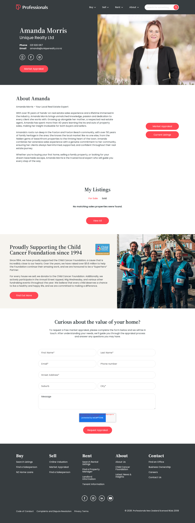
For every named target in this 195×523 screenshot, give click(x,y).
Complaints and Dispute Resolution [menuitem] (54, 511)
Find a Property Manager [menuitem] (91, 470)
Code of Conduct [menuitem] (25, 511)
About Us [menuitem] (120, 462)
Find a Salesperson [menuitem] (26, 467)
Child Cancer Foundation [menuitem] (122, 468)
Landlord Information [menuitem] (89, 478)
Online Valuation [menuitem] (58, 462)
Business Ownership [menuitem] (160, 467)
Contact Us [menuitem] (155, 477)
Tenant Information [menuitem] (93, 484)
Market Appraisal (34, 68)
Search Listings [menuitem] (24, 462)
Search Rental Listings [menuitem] (90, 463)
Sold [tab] (104, 198)
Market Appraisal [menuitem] (59, 467)
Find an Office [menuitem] (156, 462)
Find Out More (24, 295)
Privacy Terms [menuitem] (81, 511)
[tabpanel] (97, 206)
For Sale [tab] (93, 198)
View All (97, 220)
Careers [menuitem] (153, 472)
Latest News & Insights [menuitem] (123, 475)
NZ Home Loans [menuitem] (24, 472)
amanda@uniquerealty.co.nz (46, 48)
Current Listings (162, 134)
